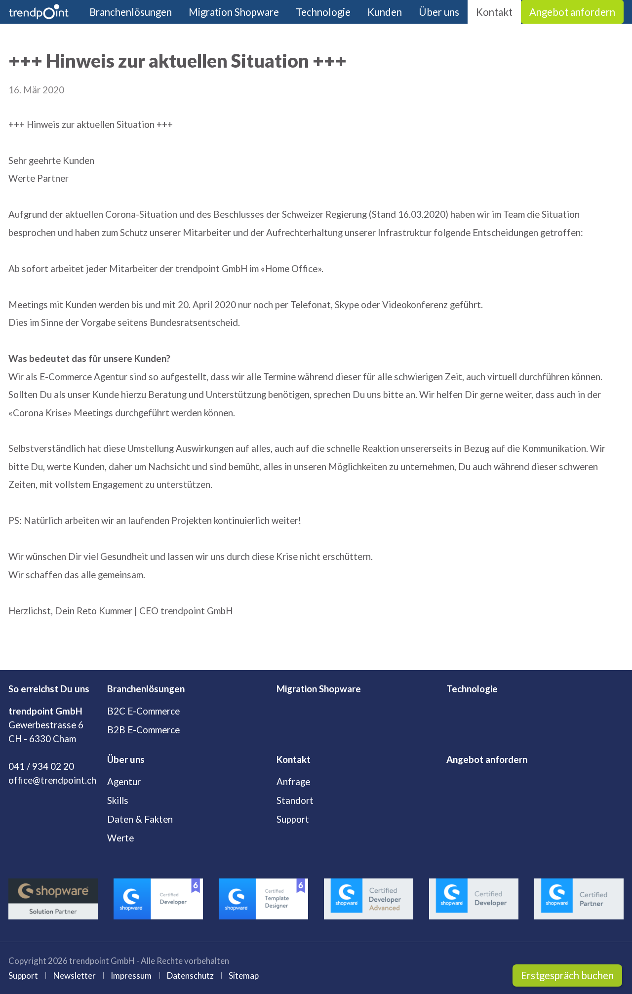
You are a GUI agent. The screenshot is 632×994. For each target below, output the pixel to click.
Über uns (439, 12)
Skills (117, 800)
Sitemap (244, 975)
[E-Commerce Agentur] (38, 12)
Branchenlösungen (130, 12)
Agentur (124, 781)
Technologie (323, 12)
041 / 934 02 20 (41, 766)
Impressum (131, 975)
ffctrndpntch (55, 780)
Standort (295, 800)
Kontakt (494, 12)
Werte (120, 838)
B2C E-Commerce (143, 711)
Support (292, 819)
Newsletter (74, 975)
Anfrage (293, 781)
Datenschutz (190, 975)
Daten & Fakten (140, 819)
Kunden (384, 12)
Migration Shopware (234, 12)
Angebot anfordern (572, 12)
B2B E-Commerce (143, 729)
